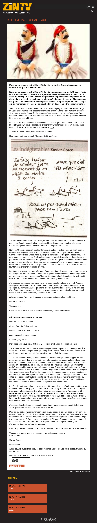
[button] (88, 6)
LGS (52, 127)
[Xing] (13, 460)
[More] (16, 460)
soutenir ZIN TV (17, 466)
